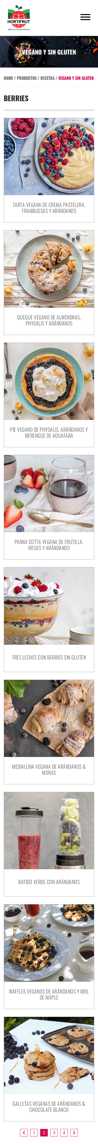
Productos (27, 78)
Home (8, 78)
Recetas (47, 78)
